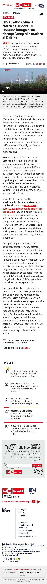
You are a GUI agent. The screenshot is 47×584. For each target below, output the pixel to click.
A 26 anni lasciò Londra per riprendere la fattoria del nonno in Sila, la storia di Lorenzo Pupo (25, 429)
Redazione (8, 570)
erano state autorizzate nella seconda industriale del (22, 208)
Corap (9, 211)
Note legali (12, 572)
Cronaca (16, 13)
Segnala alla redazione (21, 570)
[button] (41, 14)
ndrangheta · (28, 340)
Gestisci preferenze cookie (29, 572)
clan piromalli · (11, 342)
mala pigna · (14, 340)
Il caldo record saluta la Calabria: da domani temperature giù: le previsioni (24, 401)
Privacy (33, 570)
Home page (6, 13)
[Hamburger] (4, 5)
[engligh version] (8, 5)
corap (23, 342)
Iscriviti (37, 465)
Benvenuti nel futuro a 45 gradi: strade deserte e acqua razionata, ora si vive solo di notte (24, 387)
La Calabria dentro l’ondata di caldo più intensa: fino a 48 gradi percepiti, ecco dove (24, 373)
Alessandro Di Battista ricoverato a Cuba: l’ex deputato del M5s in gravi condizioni (22, 414)
